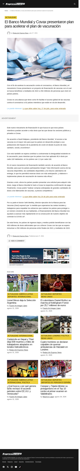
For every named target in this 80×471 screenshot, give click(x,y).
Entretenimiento (29, 461)
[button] (3, 4)
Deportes (21, 461)
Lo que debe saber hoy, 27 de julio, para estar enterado (44, 108)
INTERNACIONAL (24, 297)
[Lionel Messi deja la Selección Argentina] (22, 283)
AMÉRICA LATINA (26, 294)
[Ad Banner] (39, 255)
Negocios (10, 461)
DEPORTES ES (47, 382)
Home (6, 10)
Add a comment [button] (17, 241)
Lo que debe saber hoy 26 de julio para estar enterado (44, 197)
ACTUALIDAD (10, 17)
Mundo (4, 461)
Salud (15, 461)
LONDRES (56, 336)
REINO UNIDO (46, 297)
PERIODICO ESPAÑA (62, 382)
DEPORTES (12, 297)
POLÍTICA (65, 336)
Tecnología (38, 461)
